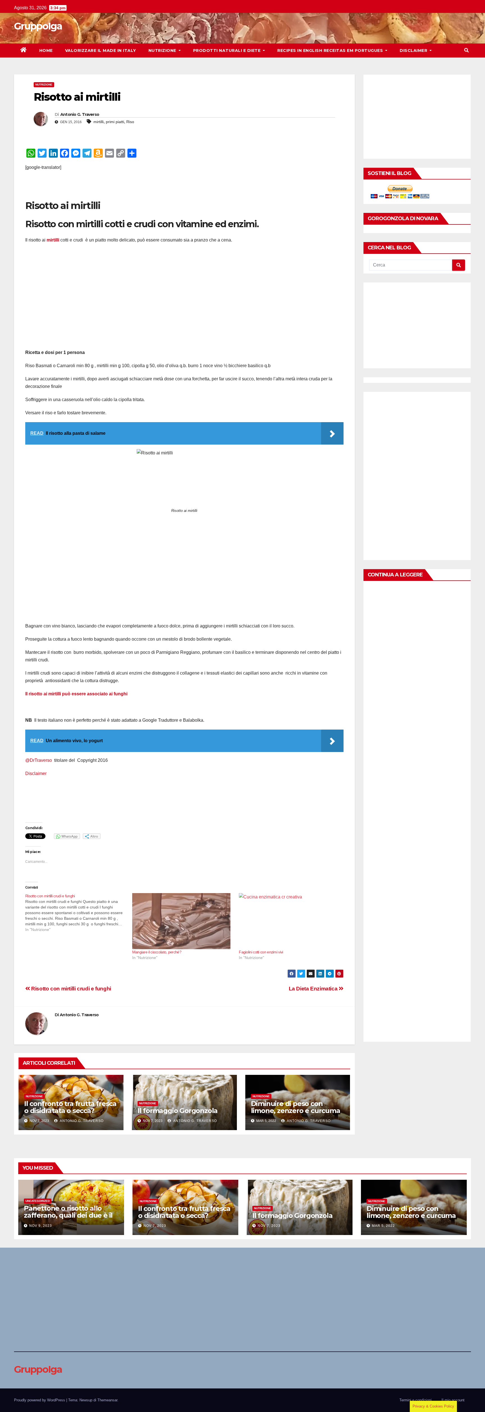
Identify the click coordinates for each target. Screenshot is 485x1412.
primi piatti (115, 121)
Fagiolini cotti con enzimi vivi (261, 952)
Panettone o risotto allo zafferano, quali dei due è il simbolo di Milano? (68, 1215)
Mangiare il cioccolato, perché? (156, 952)
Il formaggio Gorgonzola (178, 1111)
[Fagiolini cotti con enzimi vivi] (289, 921)
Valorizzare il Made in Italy (100, 50)
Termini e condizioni (415, 1400)
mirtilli (98, 121)
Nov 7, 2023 (154, 1226)
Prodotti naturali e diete (227, 50)
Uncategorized (38, 1200)
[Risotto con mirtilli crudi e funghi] (78, 912)
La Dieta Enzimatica (314, 989)
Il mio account (453, 1400)
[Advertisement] (91, 189)
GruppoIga (38, 26)
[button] (466, 50)
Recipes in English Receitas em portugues (330, 50)
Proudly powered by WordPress (40, 1400)
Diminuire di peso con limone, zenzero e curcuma (295, 1107)
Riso (130, 121)
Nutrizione (163, 50)
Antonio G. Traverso (79, 114)
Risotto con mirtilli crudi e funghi (70, 989)
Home (46, 50)
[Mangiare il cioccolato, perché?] (183, 921)
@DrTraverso (38, 760)
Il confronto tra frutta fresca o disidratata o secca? (70, 1107)
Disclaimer (414, 50)
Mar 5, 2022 (383, 1226)
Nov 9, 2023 (40, 1226)
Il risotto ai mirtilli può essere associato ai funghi (77, 693)
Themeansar (107, 1400)
